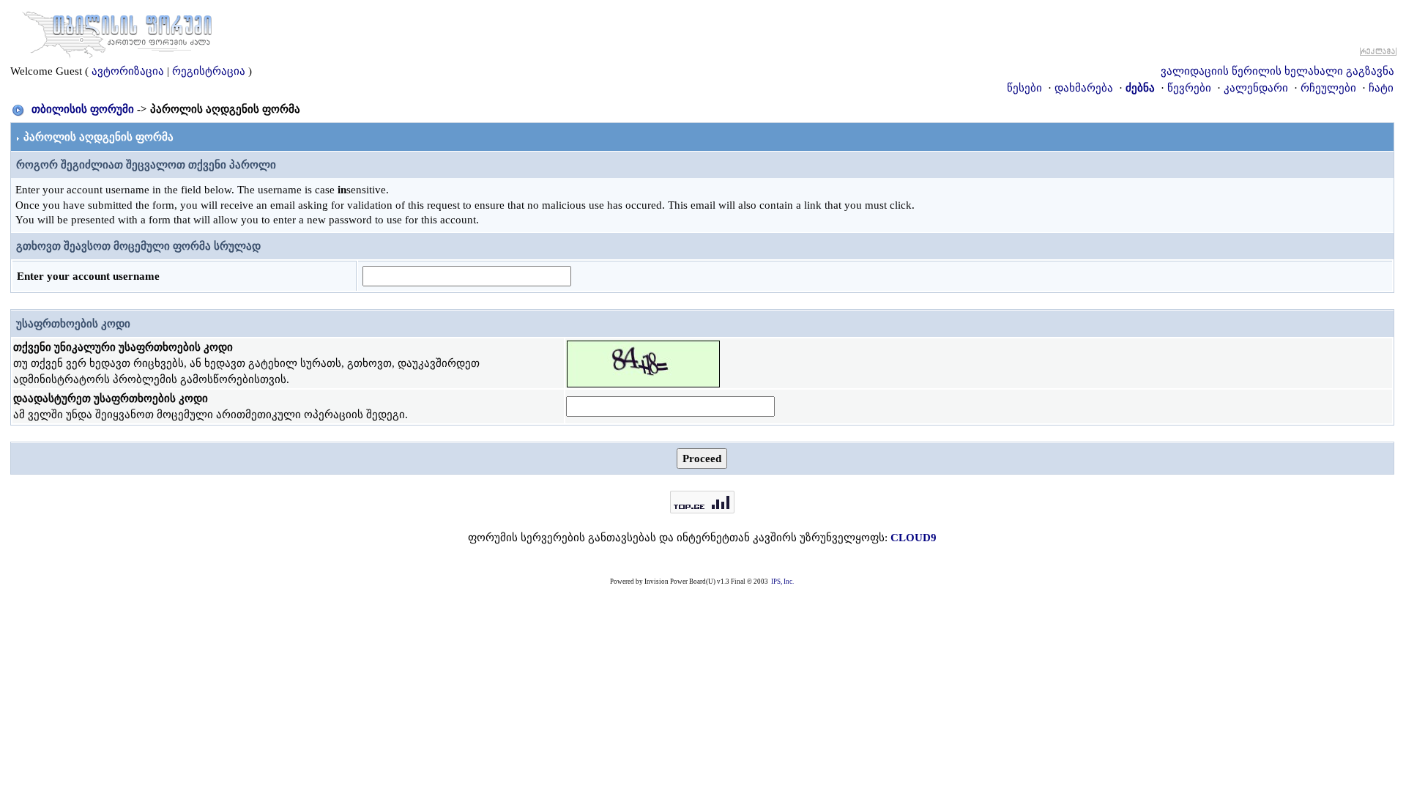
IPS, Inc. (782, 581)
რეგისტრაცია (208, 71)
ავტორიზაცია (128, 71)
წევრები (1189, 88)
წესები (1024, 88)
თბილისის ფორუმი (82, 109)
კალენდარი (1256, 88)
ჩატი (1381, 88)
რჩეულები (1328, 88)
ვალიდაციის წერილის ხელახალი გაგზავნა (1277, 71)
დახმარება (1083, 88)
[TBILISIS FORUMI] (117, 31)
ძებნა (1140, 88)
